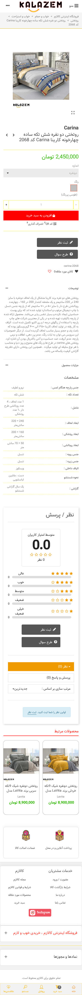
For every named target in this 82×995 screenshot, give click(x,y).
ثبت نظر (63, 242)
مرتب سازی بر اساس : (56, 688)
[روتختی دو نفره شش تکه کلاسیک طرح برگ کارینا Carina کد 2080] (6, 135)
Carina (71, 128)
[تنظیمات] (7, 5)
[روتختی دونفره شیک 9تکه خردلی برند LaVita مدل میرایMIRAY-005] (61, 761)
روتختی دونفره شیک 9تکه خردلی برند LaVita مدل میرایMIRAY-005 (60, 791)
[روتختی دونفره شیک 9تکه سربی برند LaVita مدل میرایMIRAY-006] (21, 761)
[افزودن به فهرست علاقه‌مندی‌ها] (49, 271)
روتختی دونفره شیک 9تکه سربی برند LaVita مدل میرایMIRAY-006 (21, 791)
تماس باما (60, 902)
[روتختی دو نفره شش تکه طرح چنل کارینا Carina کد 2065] (13, 135)
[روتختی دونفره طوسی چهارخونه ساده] (72, 113)
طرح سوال (62, 254)
